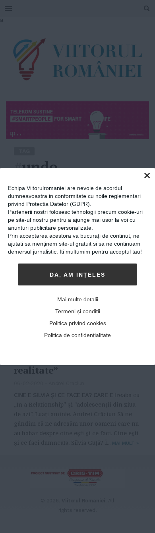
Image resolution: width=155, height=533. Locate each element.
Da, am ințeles (77, 274)
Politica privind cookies (77, 323)
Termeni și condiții (77, 311)
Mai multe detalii (77, 299)
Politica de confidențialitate (77, 335)
